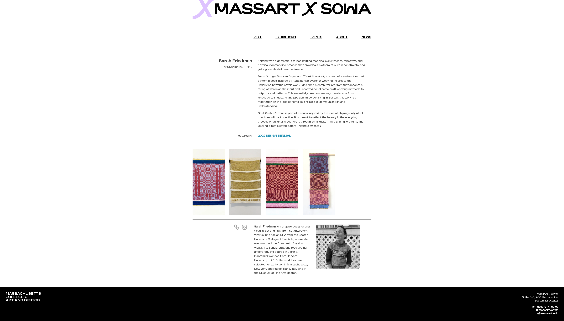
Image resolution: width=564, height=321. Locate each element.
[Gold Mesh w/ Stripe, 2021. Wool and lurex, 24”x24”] (245, 214)
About (342, 37)
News (366, 37)
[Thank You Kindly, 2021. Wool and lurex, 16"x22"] (319, 214)
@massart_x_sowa (545, 306)
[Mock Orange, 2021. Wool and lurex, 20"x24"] (282, 214)
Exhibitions (286, 37)
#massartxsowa (547, 310)
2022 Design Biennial (274, 135)
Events (316, 37)
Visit (258, 37)
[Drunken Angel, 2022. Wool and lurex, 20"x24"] (209, 214)
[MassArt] (23, 297)
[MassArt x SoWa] (282, 9)
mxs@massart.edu (545, 313)
